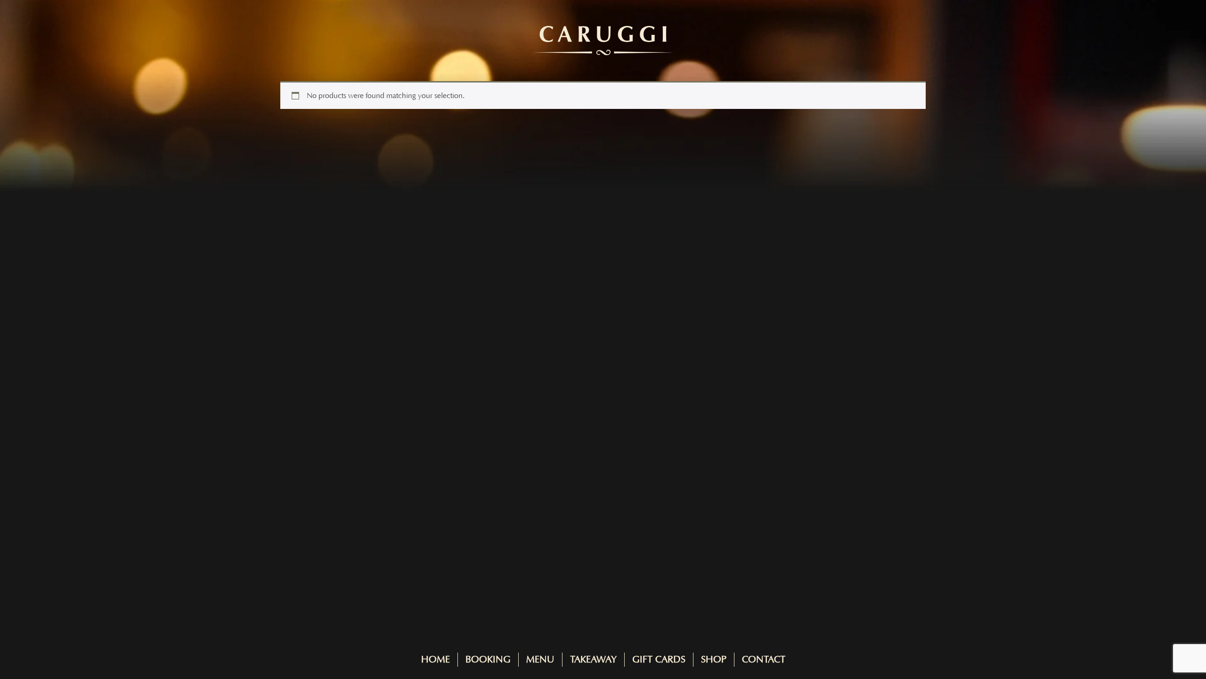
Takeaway (593, 659)
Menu (540, 659)
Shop (713, 659)
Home (435, 659)
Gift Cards (658, 659)
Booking (488, 659)
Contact (763, 659)
